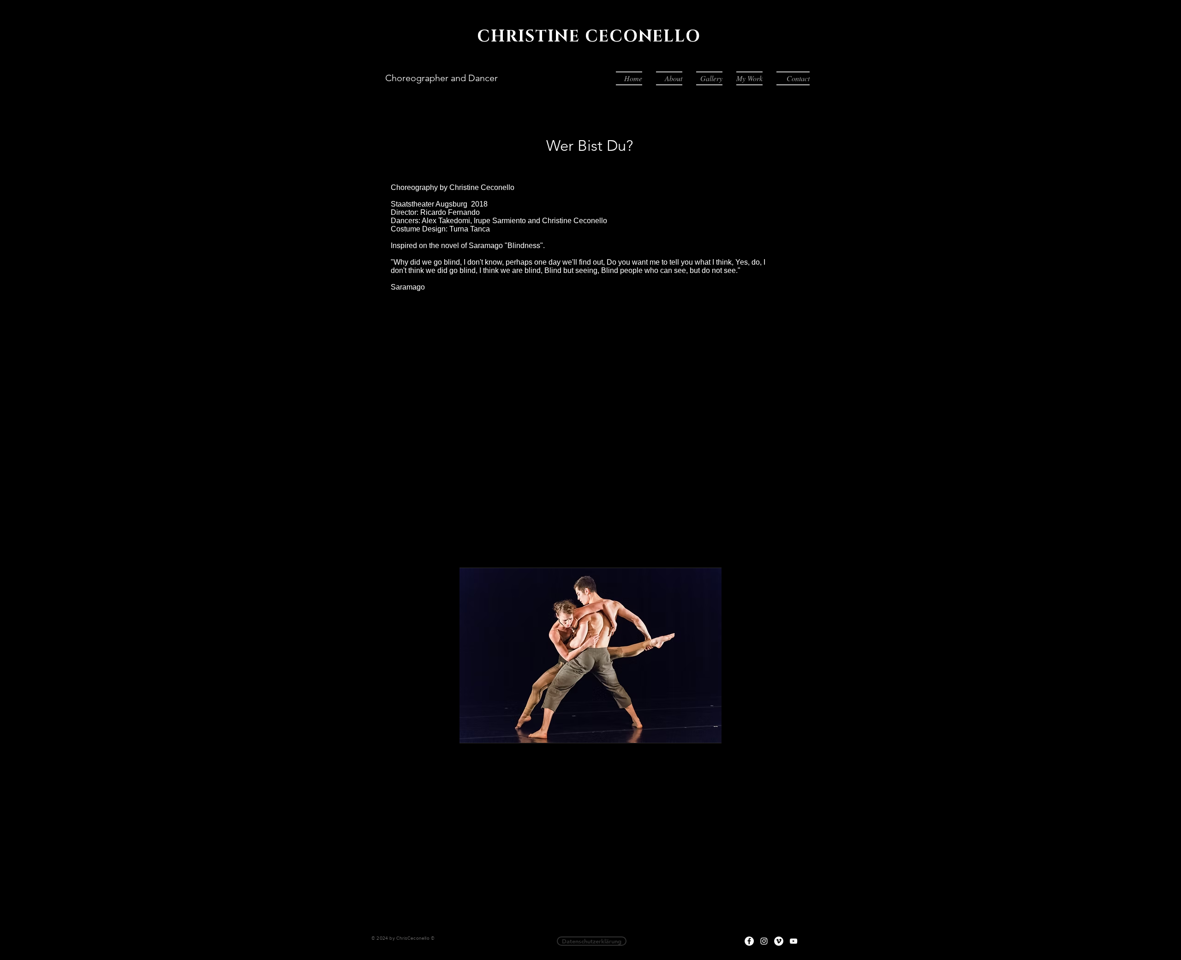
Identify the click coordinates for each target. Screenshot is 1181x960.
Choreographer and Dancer (441, 77)
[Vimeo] (778, 941)
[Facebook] (749, 941)
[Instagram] (764, 941)
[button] (709, 78)
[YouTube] (793, 941)
